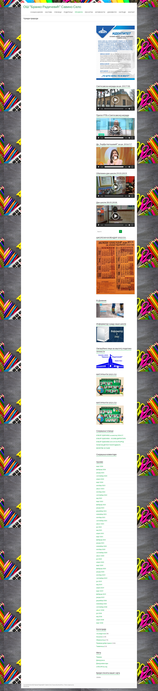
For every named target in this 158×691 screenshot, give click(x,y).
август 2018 (100, 610)
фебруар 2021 (101, 540)
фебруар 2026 (101, 469)
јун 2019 (99, 581)
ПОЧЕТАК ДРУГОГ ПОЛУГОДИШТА (108, 445)
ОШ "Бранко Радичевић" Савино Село (52, 7)
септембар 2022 (101, 495)
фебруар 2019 (101, 594)
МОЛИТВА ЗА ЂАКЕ (103, 448)
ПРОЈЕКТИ (79, 12)
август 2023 (100, 488)
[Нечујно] (129, 109)
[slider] (114, 108)
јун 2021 (99, 527)
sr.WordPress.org (101, 666)
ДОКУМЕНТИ (112, 12)
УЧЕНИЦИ (58, 12)
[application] (115, 100)
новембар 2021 (101, 514)
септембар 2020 (101, 552)
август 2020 (100, 556)
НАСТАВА (48, 12)
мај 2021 (99, 530)
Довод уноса (100, 660)
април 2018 (100, 620)
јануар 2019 (100, 597)
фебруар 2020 (101, 568)
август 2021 (100, 524)
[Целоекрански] (132, 109)
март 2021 (99, 536)
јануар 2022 (100, 508)
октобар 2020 (100, 549)
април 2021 (100, 533)
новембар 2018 (101, 604)
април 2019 (100, 588)
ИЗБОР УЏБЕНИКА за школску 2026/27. (109, 435)
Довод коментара (102, 663)
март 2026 (99, 466)
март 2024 (99, 482)
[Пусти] (99, 109)
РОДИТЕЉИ (68, 12)
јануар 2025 (100, 472)
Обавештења (100, 640)
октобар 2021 (100, 517)
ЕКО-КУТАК (89, 12)
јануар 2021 (100, 543)
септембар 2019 (101, 578)
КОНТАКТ (131, 12)
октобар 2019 (100, 575)
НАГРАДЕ (122, 12)
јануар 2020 (100, 572)
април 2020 (100, 562)
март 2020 (99, 565)
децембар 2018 (101, 600)
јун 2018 (99, 613)
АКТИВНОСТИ (100, 12)
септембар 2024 (101, 476)
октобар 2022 (100, 492)
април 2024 (100, 479)
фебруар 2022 (101, 504)
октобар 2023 (100, 485)
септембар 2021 (101, 520)
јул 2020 (99, 559)
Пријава (99, 657)
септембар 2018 (101, 607)
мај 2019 (99, 584)
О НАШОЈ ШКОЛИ (36, 12)
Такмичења (100, 646)
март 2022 (99, 501)
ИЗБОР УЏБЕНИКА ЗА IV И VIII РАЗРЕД (110, 442)
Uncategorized (101, 633)
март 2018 (99, 623)
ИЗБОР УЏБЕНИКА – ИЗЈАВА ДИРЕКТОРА (111, 438)
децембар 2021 (101, 511)
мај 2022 (99, 498)
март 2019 (99, 591)
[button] (115, 99)
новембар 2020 (101, 546)
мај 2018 (99, 616)
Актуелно (99, 637)
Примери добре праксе (104, 643)
